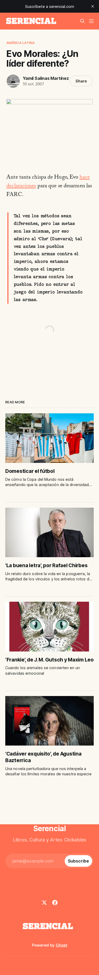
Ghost (61, 945)
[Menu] (91, 21)
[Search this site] (82, 21)
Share (81, 81)
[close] (92, 6)
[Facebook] (55, 902)
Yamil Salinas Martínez (46, 78)
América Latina (20, 43)
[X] (44, 902)
